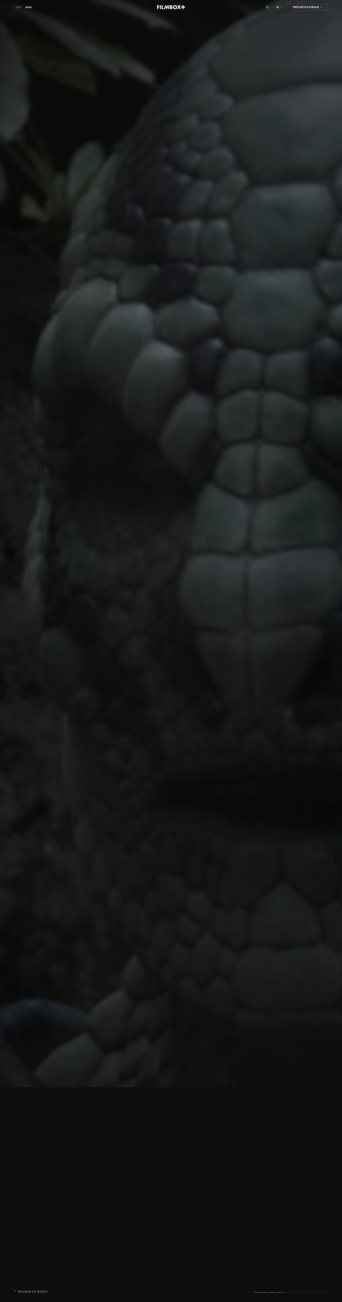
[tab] (257, 1292)
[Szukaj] (267, 7)
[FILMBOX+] (171, 7)
